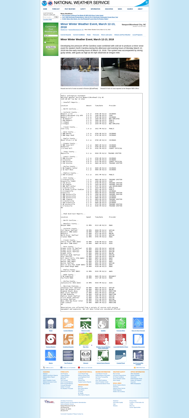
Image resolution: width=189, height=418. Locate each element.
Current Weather (68, 330)
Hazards (46, 372)
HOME (45, 9)
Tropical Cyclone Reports (84, 382)
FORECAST (56, 9)
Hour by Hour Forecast (138, 330)
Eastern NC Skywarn (136, 380)
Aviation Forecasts (65, 387)
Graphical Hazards (68, 347)
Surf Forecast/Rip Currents (138, 363)
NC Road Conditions (118, 377)
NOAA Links (117, 383)
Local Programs (138, 35)
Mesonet (80, 386)
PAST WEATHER (70, 9)
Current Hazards (66, 35)
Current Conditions (79, 35)
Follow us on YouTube (86, 367)
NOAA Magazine (117, 390)
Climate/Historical (85, 372)
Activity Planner (64, 377)
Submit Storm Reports (103, 363)
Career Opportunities (135, 407)
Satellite (103, 330)
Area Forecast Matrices (67, 382)
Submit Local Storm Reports (50, 375)
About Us (132, 405)
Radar (89, 35)
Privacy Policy (51, 49)
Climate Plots (81, 380)
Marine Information (103, 372)
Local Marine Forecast (101, 373)
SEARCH (130, 9)
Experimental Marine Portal (103, 383)
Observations (83, 385)
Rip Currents (46, 383)
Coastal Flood (121, 363)
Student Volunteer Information (135, 376)
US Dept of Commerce (67, 401)
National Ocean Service (119, 388)
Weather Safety (119, 372)
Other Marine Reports (83, 395)
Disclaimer (115, 401)
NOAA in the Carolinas (119, 391)
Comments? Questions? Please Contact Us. (72, 414)
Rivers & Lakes (85, 330)
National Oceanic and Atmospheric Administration (73, 402)
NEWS (120, 9)
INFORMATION (95, 9)
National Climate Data (83, 375)
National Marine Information (103, 375)
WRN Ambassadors (136, 383)
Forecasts (96, 35)
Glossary (115, 405)
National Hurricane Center (50, 382)
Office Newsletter (135, 373)
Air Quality (80, 393)
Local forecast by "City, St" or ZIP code (49, 13)
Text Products (68, 363)
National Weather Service (67, 404)
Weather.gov (64, 29)
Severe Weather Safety (119, 378)
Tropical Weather (51, 347)
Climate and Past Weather (122, 35)
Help (114, 404)
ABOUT (140, 9)
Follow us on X (49, 367)
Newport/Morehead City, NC (76, 29)
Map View (85, 347)
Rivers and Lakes (106, 35)
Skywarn (85, 363)
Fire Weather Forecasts (67, 388)
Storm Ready (116, 380)
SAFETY (83, 9)
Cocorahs (133, 382)
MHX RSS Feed (140, 367)
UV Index (80, 391)
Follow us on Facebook (68, 367)
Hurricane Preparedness (119, 375)
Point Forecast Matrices (67, 383)
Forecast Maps (121, 330)
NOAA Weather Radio (136, 378)
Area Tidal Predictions (101, 380)
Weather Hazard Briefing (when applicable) (103, 347)
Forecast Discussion (66, 385)
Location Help (47, 19)
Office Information (138, 372)
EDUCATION (109, 9)
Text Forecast (64, 380)
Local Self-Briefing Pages (121, 347)
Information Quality (118, 402)
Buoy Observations (83, 388)
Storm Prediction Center (49, 380)
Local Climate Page (83, 373)
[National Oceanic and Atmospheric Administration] (44, 3)
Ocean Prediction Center (102, 382)
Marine (51, 363)
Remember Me (50, 42)
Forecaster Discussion (138, 347)
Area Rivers (81, 390)
